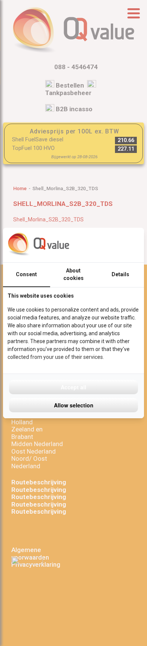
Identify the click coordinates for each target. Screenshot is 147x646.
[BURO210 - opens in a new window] (111, 245)
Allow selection (73, 405)
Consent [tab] (26, 274)
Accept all (73, 387)
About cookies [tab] (73, 274)
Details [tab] (120, 274)
